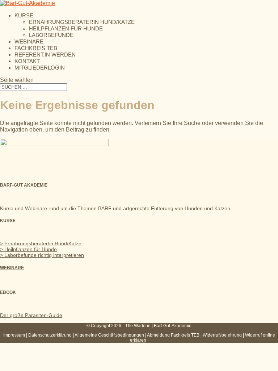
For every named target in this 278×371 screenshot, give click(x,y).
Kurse (23, 15)
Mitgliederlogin (39, 67)
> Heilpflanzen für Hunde (28, 249)
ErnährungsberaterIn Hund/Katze (82, 22)
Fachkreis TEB (35, 48)
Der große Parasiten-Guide (31, 315)
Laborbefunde (51, 35)
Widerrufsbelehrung (222, 335)
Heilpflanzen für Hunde (66, 28)
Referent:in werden (45, 54)
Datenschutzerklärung (50, 335)
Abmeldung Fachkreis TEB (173, 335)
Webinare (28, 41)
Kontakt (27, 61)
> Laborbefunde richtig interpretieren (42, 255)
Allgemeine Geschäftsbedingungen (109, 335)
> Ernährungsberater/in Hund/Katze (40, 243)
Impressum (14, 335)
